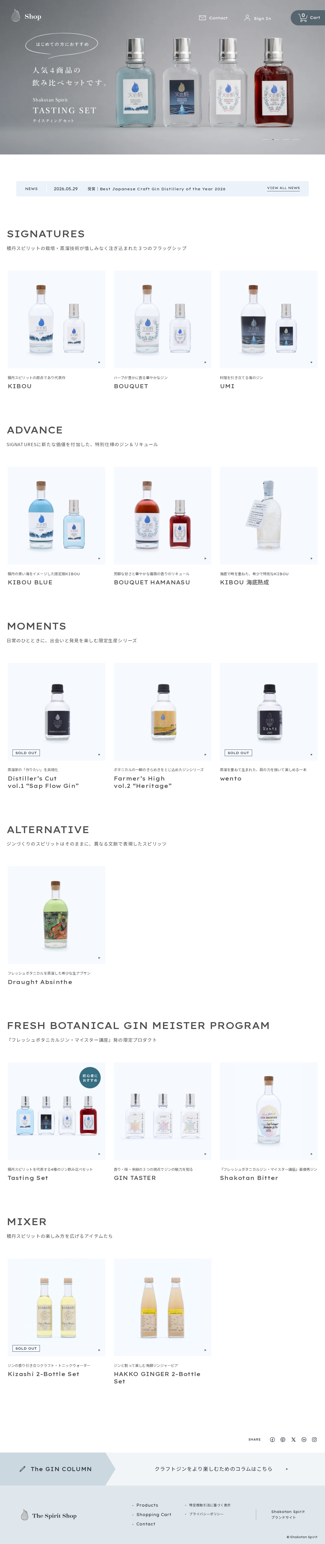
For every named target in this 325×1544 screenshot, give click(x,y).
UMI (227, 386)
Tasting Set (28, 1177)
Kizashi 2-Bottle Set (44, 1374)
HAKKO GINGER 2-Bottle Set (157, 1377)
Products (147, 1505)
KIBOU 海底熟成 (244, 582)
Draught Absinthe (40, 982)
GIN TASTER (135, 1177)
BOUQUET (131, 386)
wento (231, 778)
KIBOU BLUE (30, 582)
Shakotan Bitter (249, 1177)
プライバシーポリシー (206, 1514)
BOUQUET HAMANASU (152, 582)
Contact (145, 1523)
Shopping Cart (153, 1514)
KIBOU (20, 386)
